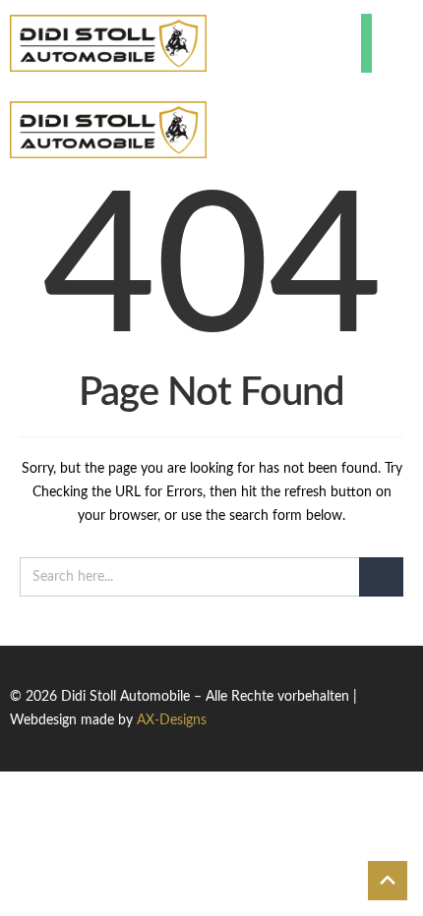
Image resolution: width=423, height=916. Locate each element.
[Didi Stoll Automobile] (108, 43)
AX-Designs (172, 720)
